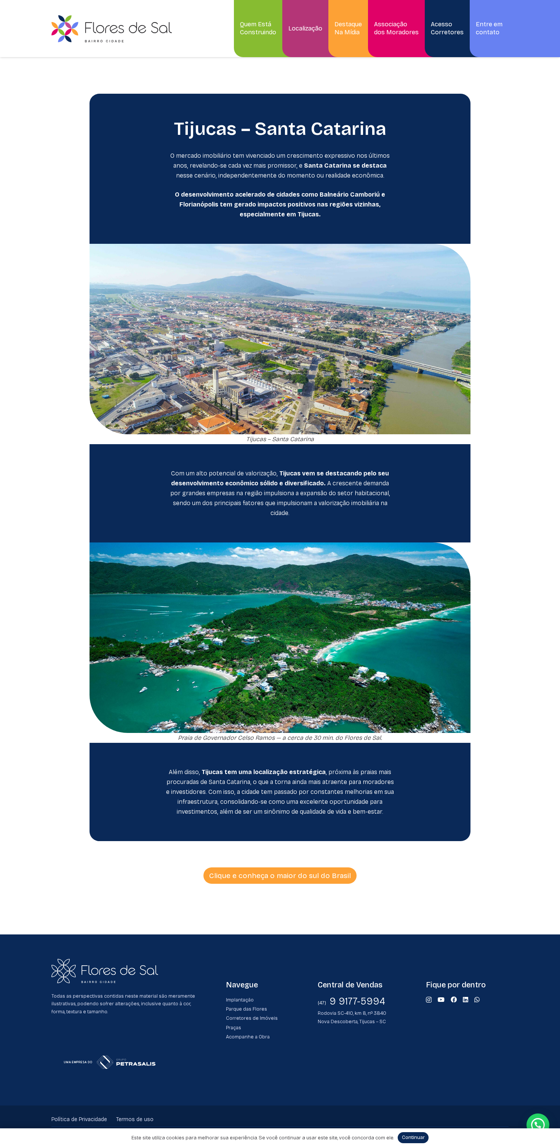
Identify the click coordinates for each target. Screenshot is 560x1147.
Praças (233, 1027)
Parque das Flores (246, 1009)
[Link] (111, 28)
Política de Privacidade (79, 1119)
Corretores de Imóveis (252, 1018)
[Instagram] (429, 1000)
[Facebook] (454, 1000)
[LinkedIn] (465, 1000)
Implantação (240, 1000)
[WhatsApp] (477, 1000)
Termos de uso (135, 1119)
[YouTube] (441, 1000)
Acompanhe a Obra (248, 1037)
